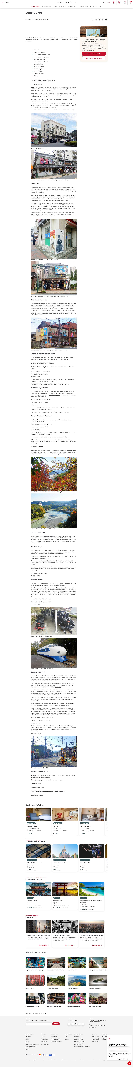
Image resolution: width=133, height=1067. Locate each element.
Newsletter (28, 1038)
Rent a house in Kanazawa (79, 1041)
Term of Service (91, 1060)
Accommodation (73, 6)
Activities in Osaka (95, 1041)
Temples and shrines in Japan (55, 970)
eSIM (66, 1038)
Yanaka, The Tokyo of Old (61, 935)
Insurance (73, 1060)
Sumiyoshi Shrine (38, 64)
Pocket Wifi (67, 1039)
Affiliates (27, 1039)
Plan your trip (104, 1038)
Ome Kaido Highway (39, 52)
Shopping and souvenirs (54, 1006)
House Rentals (77, 1036)
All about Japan (104, 1036)
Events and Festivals (95, 1006)
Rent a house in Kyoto (78, 1039)
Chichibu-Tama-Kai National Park (44, 90)
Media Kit (27, 1042)
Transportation (46, 6)
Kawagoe (49, 205)
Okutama (65, 99)
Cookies (81, 1060)
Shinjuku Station (57, 775)
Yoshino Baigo (38, 69)
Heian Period (45, 588)
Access (36, 76)
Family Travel (30, 988)
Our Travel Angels (77, 1044)
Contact (28, 1060)
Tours (55, 6)
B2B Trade (28, 1041)
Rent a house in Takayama (79, 1042)
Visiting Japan (35, 6)
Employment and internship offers (32, 1044)
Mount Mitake (57, 99)
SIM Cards (67, 1036)
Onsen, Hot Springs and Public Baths (98, 970)
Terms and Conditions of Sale (50, 1060)
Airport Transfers (54, 1042)
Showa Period (50, 206)
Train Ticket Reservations (56, 1038)
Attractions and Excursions (37, 1013)
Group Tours (43, 1038)
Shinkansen (58, 687)
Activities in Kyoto (95, 1039)
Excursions (62, 6)
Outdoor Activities (73, 988)
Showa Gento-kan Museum (41, 61)
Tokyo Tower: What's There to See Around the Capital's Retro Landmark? (38, 935)
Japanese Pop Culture (74, 1006)
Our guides (43, 1042)
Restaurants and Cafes (32, 1006)
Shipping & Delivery (29, 1047)
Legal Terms (36, 1060)
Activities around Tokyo (59, 860)
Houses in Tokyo (31, 823)
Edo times (39, 310)
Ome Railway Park (38, 73)
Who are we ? (28, 1036)
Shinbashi (54, 699)
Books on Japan (37, 795)
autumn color (53, 681)
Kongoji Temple (38, 71)
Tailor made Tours (44, 1041)
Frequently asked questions (31, 1046)
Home (27, 1013)
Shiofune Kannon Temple (37, 787)
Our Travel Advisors (45, 1044)
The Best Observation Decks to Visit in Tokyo (91, 935)
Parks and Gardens (52, 988)
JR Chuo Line (66, 87)
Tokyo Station (55, 87)
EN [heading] (103, 2)
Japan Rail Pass (54, 1036)
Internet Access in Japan (87, 6)
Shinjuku (57, 305)
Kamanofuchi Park (39, 66)
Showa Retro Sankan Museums (42, 54)
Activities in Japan (95, 1036)
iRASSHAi (27, 1049)
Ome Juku (36, 50)
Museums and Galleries (95, 988)
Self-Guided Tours (44, 1039)
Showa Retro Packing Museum (42, 57)
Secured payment (103, 1060)
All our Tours (43, 1036)
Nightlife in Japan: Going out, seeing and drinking (35, 970)
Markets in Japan (73, 970)
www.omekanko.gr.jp (57, 780)
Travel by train (104, 1039)
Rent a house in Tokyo (78, 1038)
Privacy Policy (64, 1060)
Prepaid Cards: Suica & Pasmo (56, 1041)
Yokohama (66, 699)
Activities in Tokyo (31, 860)
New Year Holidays (48, 381)
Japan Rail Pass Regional (55, 1039)
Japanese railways (35, 685)
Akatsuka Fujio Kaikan (39, 59)
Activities (99, 6)
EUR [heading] (108, 2)
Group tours (30, 897)
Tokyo (30, 1013)
